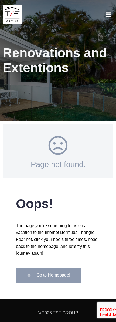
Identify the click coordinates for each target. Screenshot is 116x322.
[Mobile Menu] (108, 14)
